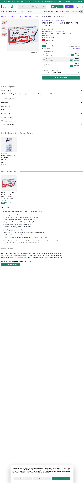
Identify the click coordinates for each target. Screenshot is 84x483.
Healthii (3, 16)
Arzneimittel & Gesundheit (9, 11)
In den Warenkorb (61, 77)
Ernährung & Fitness (34, 11)
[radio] (61, 54)
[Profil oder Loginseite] (77, 7)
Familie (23, 11)
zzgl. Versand (76, 48)
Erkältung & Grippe (32, 16)
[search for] (44, 7)
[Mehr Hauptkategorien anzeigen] (81, 11)
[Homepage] (7, 7)
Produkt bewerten (11, 264)
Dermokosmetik (77, 11)
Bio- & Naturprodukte (62, 11)
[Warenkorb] (81, 7)
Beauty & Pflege (48, 11)
